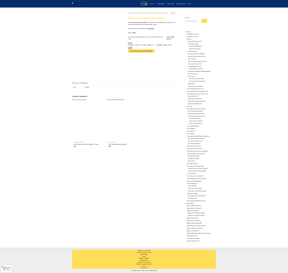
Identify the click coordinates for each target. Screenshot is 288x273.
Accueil (129, 13)
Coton (137, 13)
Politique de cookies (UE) (144, 262)
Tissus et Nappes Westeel (100, 3)
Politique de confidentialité (144, 250)
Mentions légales (144, 254)
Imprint (144, 266)
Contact (144, 256)
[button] (154, 3)
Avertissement (144, 267)
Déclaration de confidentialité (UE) (144, 264)
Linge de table (160, 3)
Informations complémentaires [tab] (80, 83)
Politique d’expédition (144, 258)
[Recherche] (204, 21)
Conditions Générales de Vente (144, 252)
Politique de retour (144, 260)
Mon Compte (170, 3)
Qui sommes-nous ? (181, 3)
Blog (189, 3)
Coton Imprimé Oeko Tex (146, 13)
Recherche (187, 17)
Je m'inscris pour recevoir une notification (141, 51)
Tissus (151, 3)
